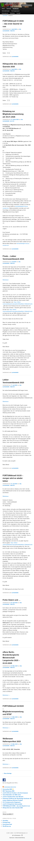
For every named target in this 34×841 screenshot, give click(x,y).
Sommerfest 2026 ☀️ (8, 789)
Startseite (9, 8)
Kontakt (18, 13)
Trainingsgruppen (15, 11)
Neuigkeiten (16, 8)
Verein (3, 8)
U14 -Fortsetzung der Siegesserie (11, 802)
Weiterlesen (6, 280)
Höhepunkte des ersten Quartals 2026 (13, 65)
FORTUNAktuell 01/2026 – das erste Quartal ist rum (13, 23)
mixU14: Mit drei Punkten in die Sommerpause (15, 793)
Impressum (11, 837)
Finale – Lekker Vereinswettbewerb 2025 (13, 257)
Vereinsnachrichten (10, 787)
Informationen (5, 13)
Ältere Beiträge (7, 773)
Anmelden (5, 820)
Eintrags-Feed (6, 822)
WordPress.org (7, 826)
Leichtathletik (15, 56)
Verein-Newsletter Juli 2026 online (12, 795)
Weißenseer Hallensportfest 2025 (12, 740)
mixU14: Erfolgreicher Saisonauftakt (12, 804)
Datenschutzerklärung (20, 837)
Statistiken (12, 13)
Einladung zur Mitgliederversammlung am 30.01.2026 (13, 114)
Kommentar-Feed (7, 824)
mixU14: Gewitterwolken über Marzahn (13, 796)
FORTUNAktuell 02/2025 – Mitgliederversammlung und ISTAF (13, 710)
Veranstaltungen (6, 11)
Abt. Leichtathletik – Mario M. (12, 30)
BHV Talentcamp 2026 (8, 791)
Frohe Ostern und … (11, 599)
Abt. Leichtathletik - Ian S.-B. (13, 120)
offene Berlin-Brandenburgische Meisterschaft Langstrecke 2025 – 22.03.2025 (11, 657)
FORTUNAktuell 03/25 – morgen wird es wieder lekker (13, 478)
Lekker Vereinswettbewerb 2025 (13, 381)
